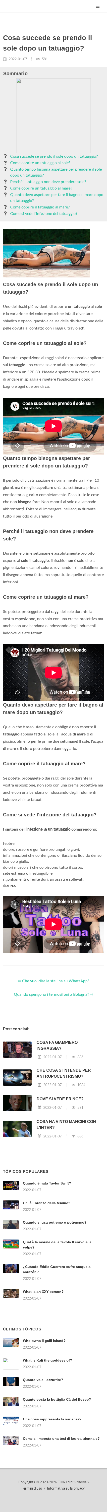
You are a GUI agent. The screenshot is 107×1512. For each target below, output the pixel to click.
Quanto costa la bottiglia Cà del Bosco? (57, 1399)
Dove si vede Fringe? (60, 1099)
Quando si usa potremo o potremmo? (55, 1222)
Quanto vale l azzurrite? (43, 1380)
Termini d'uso (32, 1488)
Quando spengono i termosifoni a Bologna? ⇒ (53, 994)
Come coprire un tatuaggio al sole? (40, 163)
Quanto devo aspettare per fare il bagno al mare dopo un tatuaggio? (56, 198)
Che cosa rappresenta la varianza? (52, 1419)
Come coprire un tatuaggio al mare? (41, 188)
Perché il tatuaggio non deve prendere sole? (48, 182)
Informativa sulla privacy (66, 1488)
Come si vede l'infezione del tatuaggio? (43, 214)
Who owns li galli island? (44, 1341)
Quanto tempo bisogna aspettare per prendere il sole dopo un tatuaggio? (56, 172)
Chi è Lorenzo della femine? (46, 1203)
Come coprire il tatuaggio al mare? (40, 207)
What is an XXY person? (43, 1292)
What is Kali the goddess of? (47, 1360)
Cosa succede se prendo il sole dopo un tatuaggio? (54, 156)
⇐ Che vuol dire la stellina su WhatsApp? (53, 981)
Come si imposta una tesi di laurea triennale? (61, 1439)
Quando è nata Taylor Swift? (47, 1183)
